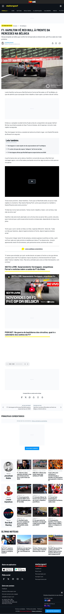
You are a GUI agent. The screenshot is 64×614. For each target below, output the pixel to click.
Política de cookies (31, 609)
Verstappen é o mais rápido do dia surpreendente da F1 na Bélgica (27, 145)
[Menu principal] (3, 6)
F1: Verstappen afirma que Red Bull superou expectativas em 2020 (27, 152)
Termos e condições (20, 609)
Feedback (4, 588)
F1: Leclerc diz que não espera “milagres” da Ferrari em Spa (25, 149)
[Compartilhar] (52, 43)
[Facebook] (21, 397)
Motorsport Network (25, 611)
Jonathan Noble (8, 42)
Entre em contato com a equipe (10, 594)
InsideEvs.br (38, 568)
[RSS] (22, 579)
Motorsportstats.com (40, 579)
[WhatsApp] (29, 397)
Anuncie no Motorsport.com (9, 591)
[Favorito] (56, 43)
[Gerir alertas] (42, 397)
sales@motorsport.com (8, 596)
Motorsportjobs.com (40, 574)
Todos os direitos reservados (40, 611)
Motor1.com (38, 571)
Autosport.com (39, 576)
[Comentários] (60, 43)
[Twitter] (25, 397)
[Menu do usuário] (60, 6)
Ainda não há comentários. (32, 421)
